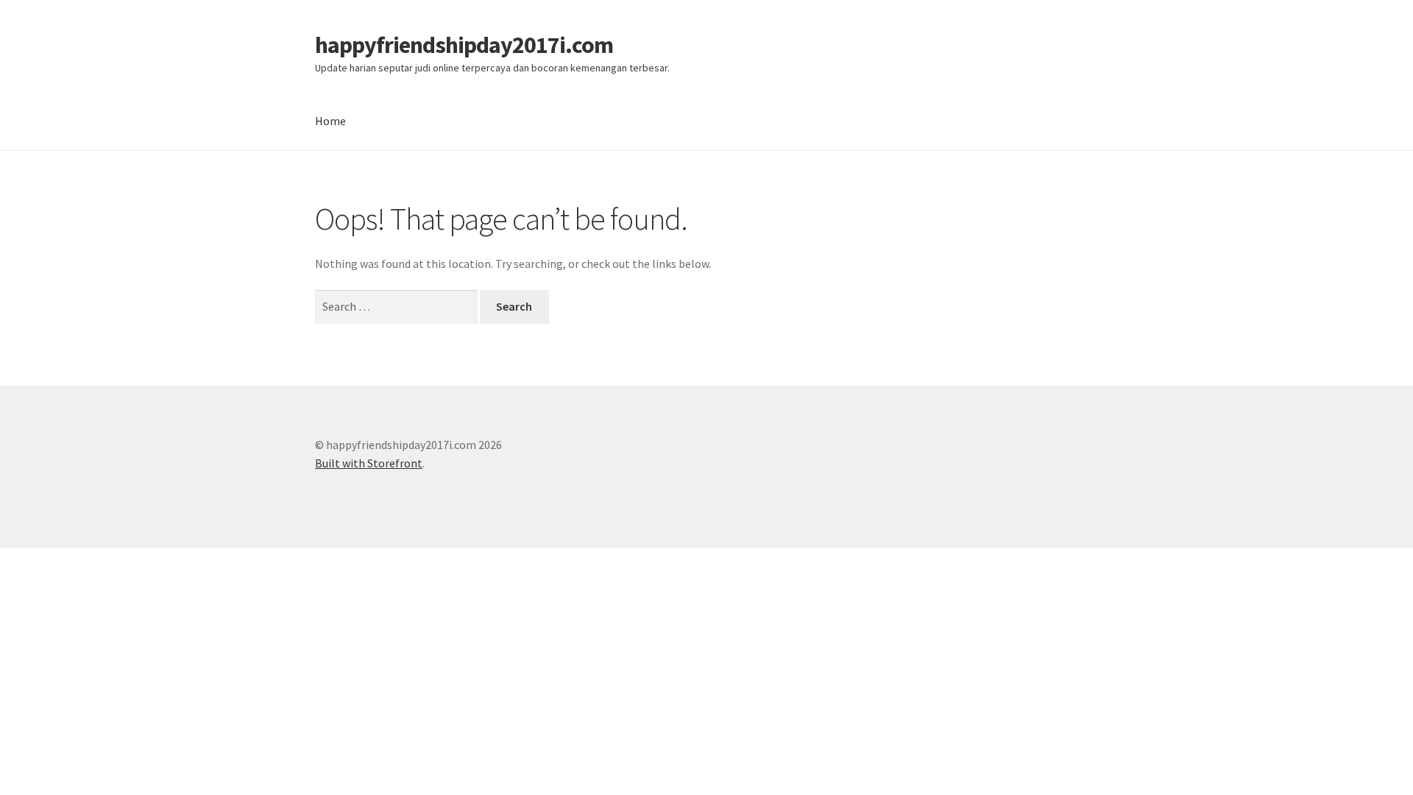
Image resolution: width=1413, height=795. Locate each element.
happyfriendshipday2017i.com (464, 45)
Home (330, 120)
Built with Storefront (368, 463)
